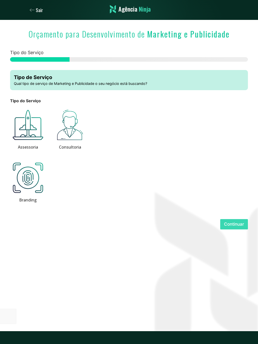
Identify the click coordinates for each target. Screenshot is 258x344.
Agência (134, 8)
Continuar (234, 224)
